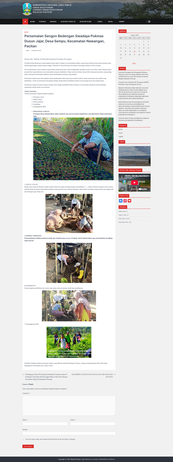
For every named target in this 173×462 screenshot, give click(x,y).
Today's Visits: (123, 215)
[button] (134, 164)
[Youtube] (129, 201)
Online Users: (123, 211)
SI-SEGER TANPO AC (68, 21)
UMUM (121, 136)
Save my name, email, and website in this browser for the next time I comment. (50, 439)
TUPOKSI (42, 21)
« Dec (134, 63)
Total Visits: (122, 218)
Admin (121, 21)
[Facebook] (121, 201)
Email (72, 420)
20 (134, 51)
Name (24, 420)
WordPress (111, 459)
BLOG (110, 21)
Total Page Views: (124, 222)
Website (24, 429)
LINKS (99, 21)
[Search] (149, 21)
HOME (32, 21)
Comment (26, 393)
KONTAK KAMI (85, 21)
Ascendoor (95, 459)
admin (27, 50)
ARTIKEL (53, 21)
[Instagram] (125, 201)
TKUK (120, 133)
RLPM (26, 32)
